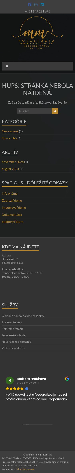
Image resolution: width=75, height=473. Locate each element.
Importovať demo (14, 207)
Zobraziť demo (12, 200)
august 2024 (10, 169)
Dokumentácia (12, 214)
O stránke (28, 454)
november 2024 (13, 162)
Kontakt (47, 454)
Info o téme (9, 193)
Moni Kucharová (25, 469)
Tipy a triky (9, 138)
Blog (38, 454)
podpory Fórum (12, 221)
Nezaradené (10, 131)
